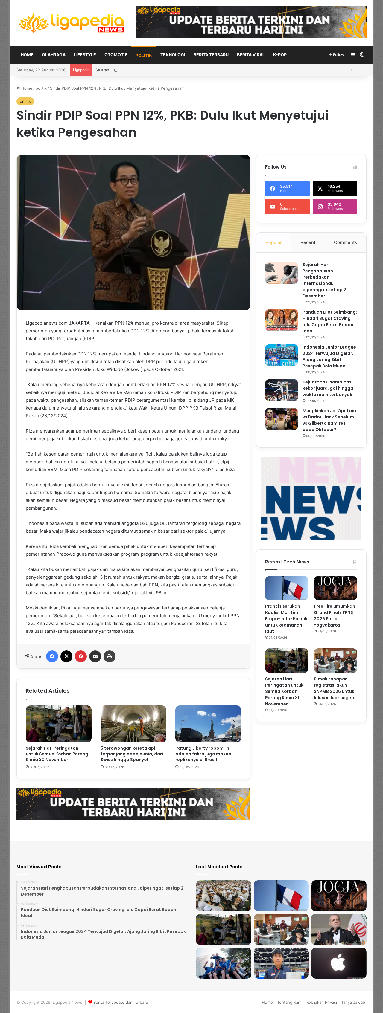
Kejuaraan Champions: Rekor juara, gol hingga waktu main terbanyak (328, 388)
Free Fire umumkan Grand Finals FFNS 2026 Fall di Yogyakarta (334, 615)
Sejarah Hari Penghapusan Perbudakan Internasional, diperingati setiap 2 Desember (324, 280)
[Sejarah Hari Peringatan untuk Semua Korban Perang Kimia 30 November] (59, 723)
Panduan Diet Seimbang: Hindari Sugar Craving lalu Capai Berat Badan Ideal (330, 321)
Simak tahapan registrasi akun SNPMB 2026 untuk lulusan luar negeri (334, 688)
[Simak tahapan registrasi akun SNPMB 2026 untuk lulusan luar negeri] (335, 660)
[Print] (109, 656)
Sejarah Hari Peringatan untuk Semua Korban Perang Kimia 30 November (163, 70)
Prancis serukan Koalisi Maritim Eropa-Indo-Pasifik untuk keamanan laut (286, 618)
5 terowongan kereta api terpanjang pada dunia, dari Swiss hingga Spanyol (132, 754)
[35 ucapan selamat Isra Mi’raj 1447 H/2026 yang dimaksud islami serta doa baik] (223, 895)
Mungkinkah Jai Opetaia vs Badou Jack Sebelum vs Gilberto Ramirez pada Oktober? (329, 420)
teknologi (172, 54)
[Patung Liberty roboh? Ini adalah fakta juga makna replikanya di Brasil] (208, 723)
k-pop (280, 54)
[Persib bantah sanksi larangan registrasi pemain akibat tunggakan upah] (223, 963)
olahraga (54, 54)
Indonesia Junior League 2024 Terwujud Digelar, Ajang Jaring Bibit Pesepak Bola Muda (329, 356)
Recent (307, 242)
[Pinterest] (81, 656)
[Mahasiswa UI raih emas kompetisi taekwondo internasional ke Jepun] (281, 963)
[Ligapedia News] (71, 23)
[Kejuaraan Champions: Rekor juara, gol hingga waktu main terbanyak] (281, 390)
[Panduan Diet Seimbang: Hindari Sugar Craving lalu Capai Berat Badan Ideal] (281, 320)
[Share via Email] (95, 656)
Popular (273, 242)
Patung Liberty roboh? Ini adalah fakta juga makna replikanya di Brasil (203, 754)
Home (27, 54)
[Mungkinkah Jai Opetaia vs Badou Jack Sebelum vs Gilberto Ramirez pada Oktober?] (281, 419)
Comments (345, 242)
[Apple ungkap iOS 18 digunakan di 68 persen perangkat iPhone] (339, 963)
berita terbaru (211, 54)
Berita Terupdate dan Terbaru (120, 1002)
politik (144, 55)
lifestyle (85, 54)
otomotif (115, 54)
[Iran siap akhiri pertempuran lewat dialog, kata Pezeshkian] (339, 929)
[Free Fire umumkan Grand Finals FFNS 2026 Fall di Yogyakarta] (335, 588)
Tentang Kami (289, 1002)
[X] (66, 656)
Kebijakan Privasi (321, 1002)
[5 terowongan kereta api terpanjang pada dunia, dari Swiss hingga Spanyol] (133, 723)
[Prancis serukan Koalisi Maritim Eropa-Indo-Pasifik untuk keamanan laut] (286, 588)
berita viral (251, 54)
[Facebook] (52, 656)
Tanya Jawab (353, 1002)
